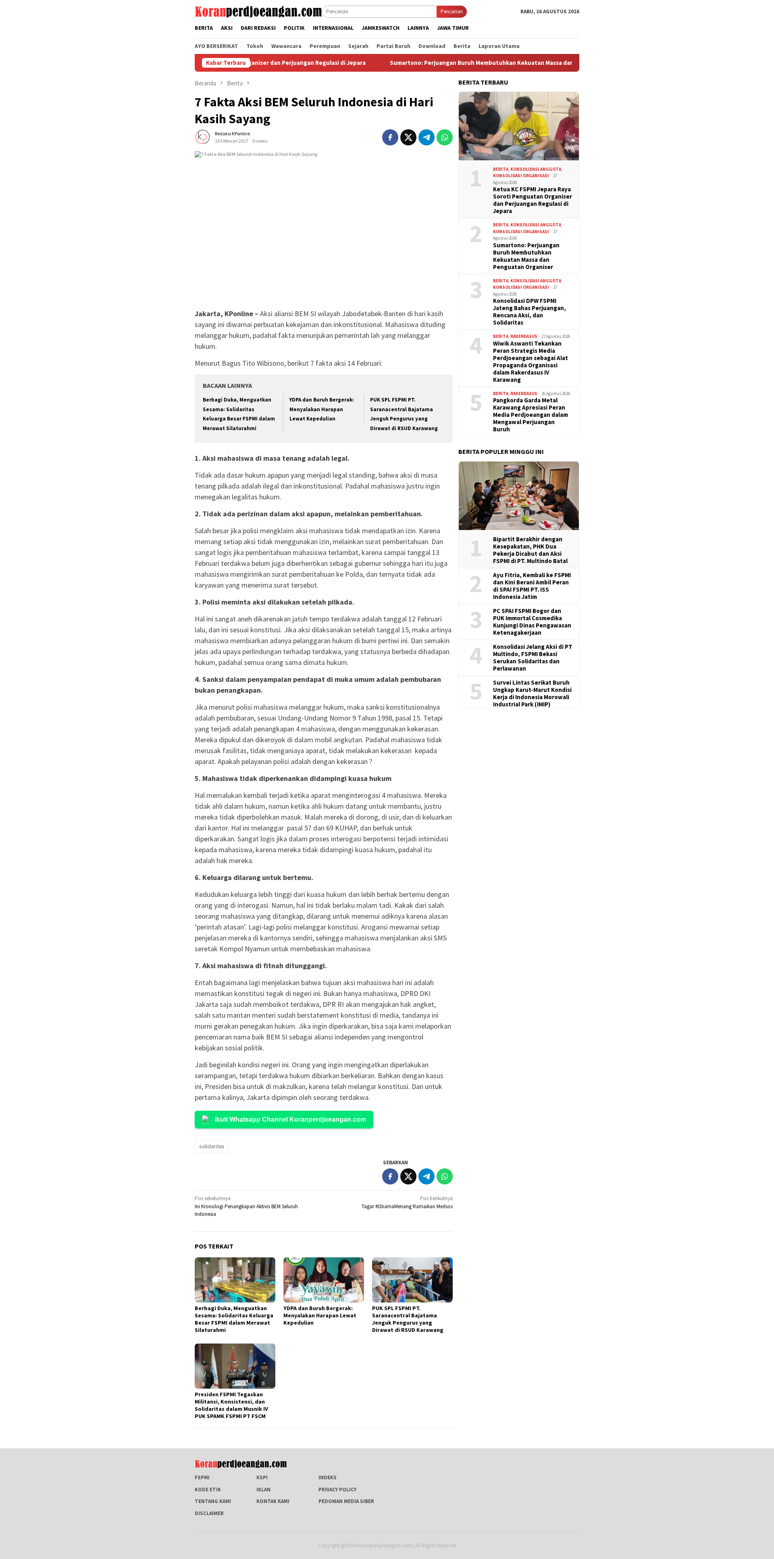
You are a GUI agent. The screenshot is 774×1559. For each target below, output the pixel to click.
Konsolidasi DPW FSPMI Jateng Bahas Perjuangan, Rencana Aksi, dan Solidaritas (529, 311)
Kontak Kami (272, 1501)
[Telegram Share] (426, 137)
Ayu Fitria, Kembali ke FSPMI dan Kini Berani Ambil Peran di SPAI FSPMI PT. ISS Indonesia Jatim (532, 585)
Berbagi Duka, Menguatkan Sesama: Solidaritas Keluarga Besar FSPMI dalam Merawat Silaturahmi (234, 1318)
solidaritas (212, 1146)
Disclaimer (209, 1513)
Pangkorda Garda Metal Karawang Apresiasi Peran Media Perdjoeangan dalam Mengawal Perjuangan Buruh (530, 415)
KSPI (262, 1477)
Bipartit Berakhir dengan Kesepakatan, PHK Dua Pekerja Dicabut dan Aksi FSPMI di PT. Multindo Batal (530, 550)
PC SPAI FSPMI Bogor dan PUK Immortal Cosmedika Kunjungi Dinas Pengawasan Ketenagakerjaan (532, 621)
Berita (500, 169)
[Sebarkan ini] (390, 137)
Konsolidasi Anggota (535, 169)
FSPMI (202, 1477)
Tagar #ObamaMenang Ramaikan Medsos (407, 1202)
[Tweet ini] (408, 137)
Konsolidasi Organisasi (521, 175)
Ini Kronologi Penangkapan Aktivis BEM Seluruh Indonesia (246, 1206)
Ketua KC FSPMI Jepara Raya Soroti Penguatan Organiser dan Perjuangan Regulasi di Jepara (532, 200)
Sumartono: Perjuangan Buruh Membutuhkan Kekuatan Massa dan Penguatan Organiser (466, 62)
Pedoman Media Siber (346, 1501)
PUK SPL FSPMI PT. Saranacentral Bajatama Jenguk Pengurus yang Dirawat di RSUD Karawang (407, 1318)
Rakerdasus (523, 336)
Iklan (263, 1489)
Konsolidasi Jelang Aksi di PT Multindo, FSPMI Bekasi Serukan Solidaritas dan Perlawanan (532, 657)
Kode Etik (208, 1489)
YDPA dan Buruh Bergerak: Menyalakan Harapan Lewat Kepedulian (321, 409)
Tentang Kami (213, 1501)
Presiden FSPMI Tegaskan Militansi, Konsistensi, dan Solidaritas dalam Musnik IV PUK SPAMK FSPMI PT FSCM (231, 1405)
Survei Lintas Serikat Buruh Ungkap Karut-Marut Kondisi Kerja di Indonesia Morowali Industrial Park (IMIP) (532, 693)
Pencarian (452, 11)
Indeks (327, 1477)
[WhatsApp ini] (445, 137)
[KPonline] (258, 11)
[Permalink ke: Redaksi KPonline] (203, 136)
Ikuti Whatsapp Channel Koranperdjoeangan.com (290, 1119)
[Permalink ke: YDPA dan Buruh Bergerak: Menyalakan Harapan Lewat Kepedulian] (323, 1279)
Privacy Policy (337, 1489)
